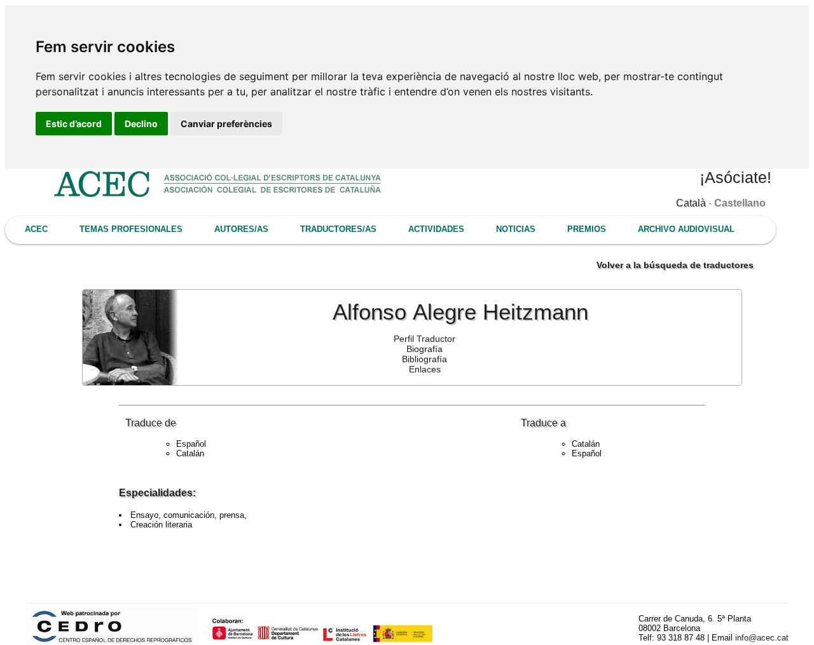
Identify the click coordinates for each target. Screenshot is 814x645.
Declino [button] (141, 123)
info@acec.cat (762, 637)
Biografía (424, 349)
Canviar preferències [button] (226, 123)
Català (691, 203)
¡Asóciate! (735, 177)
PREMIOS (586, 229)
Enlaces (425, 369)
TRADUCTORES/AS (338, 229)
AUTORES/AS (241, 229)
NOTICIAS (515, 229)
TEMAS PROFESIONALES (131, 229)
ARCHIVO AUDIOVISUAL (686, 229)
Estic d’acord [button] (74, 123)
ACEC (36, 229)
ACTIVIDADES (436, 229)
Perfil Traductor (424, 339)
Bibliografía (424, 359)
